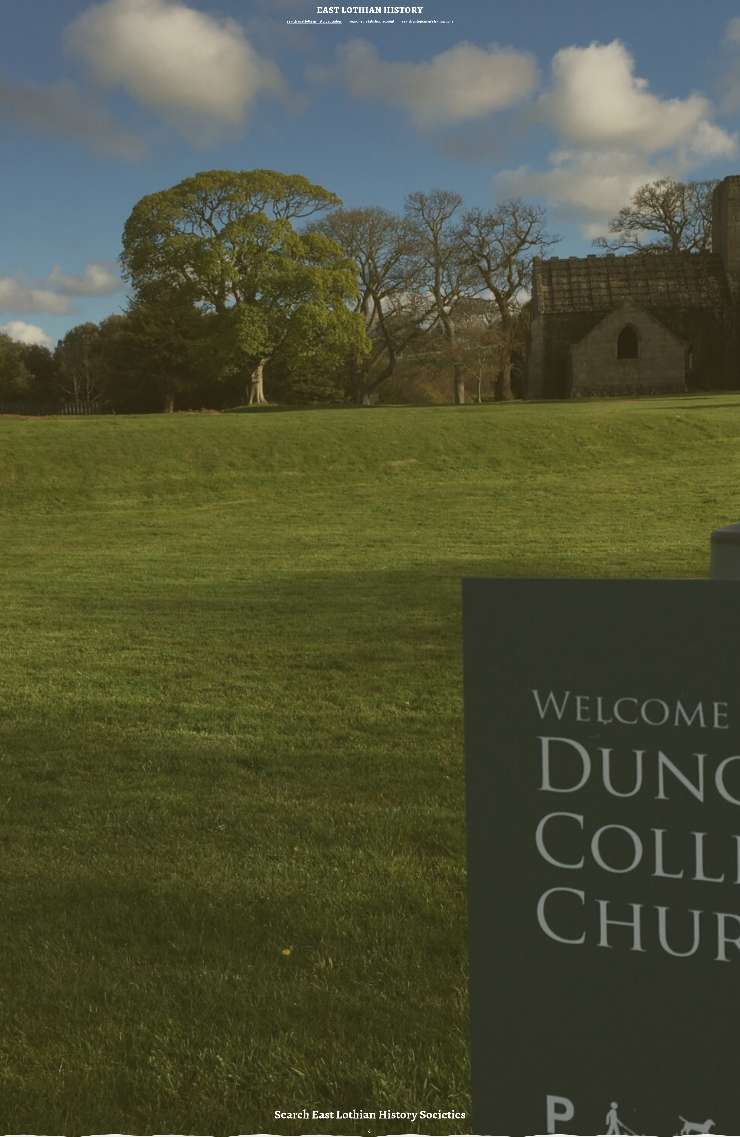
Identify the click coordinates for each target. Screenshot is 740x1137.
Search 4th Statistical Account (371, 21)
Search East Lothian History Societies (314, 21)
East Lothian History (370, 10)
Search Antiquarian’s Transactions (427, 21)
